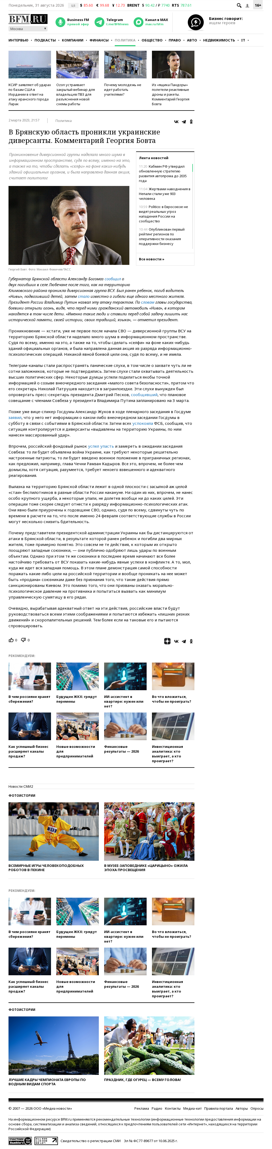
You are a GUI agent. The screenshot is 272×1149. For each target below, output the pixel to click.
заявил (15, 417)
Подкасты (45, 40)
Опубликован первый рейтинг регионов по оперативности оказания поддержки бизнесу (162, 236)
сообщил (113, 278)
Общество (152, 40)
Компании (72, 40)
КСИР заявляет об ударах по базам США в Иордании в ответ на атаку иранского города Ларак (29, 94)
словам (147, 302)
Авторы (242, 1108)
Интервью (18, 40)
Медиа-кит (192, 1108)
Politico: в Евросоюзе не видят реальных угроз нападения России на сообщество (163, 213)
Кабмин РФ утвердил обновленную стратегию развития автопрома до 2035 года (163, 173)
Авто (192, 40)
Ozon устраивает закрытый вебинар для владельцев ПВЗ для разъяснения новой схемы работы (75, 94)
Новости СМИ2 (20, 786)
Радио (157, 1108)
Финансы (99, 40)
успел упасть (101, 446)
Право (175, 40)
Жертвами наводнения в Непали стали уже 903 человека (164, 193)
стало (84, 296)
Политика (125, 40)
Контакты (173, 1108)
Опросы (257, 1108)
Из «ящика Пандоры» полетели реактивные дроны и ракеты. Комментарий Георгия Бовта (170, 94)
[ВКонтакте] (176, 121)
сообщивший (144, 394)
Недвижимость (219, 40)
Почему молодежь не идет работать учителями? (122, 89)
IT (243, 40)
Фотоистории (21, 795)
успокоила (142, 423)
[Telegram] (184, 121)
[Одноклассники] (191, 121)
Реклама (141, 1108)
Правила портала (218, 1108)
